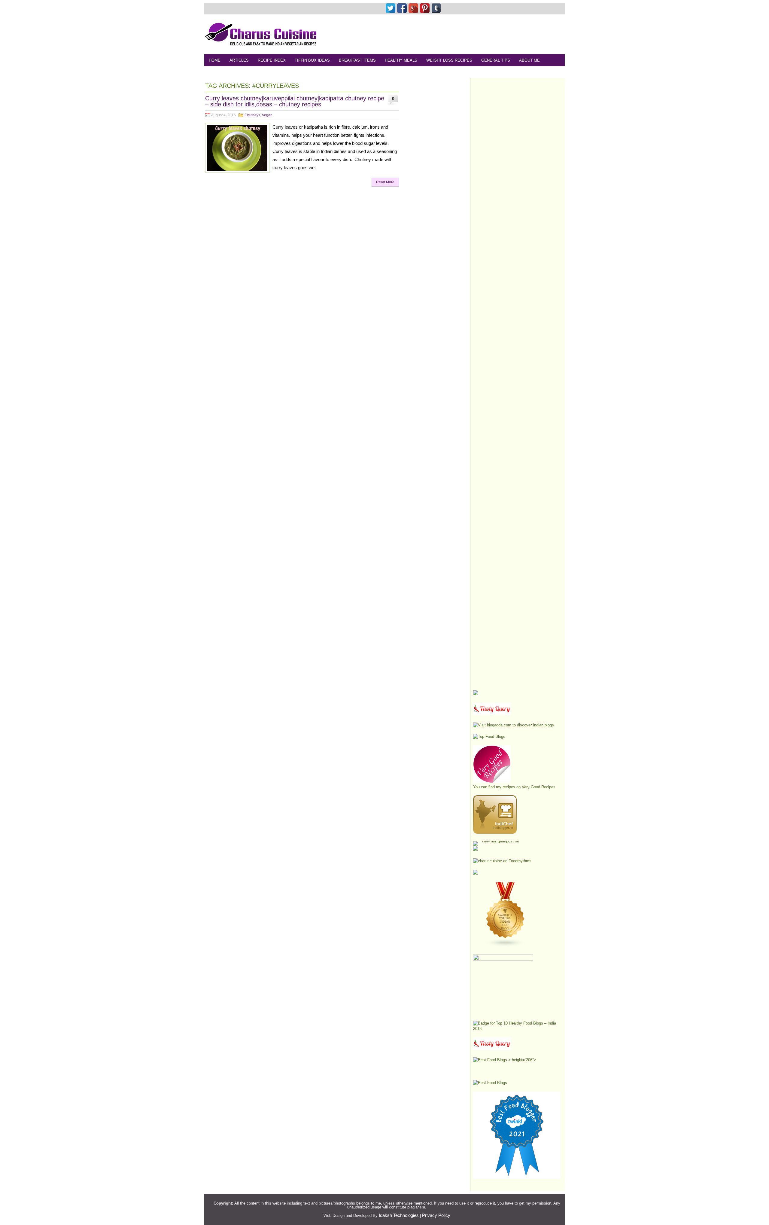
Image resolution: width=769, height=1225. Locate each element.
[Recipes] (492, 1048)
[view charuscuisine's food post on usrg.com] (498, 841)
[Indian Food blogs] (505, 945)
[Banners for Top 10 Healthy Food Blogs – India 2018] (516, 1028)
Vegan (267, 115)
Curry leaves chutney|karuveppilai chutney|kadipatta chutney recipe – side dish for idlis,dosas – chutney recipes (294, 101)
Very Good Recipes (538, 787)
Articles (239, 60)
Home (214, 60)
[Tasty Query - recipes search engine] (492, 713)
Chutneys (252, 115)
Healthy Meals (401, 60)
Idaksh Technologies (399, 1215)
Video (272, 72)
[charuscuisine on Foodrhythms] (502, 861)
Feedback (219, 72)
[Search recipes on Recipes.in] (489, 736)
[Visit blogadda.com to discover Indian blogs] (513, 725)
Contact (248, 72)
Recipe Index (272, 60)
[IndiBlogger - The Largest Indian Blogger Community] (495, 832)
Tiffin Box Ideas (312, 60)
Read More (385, 182)
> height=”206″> (521, 1060)
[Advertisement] (455, 33)
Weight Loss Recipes (449, 60)
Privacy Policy (436, 1215)
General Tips (495, 60)
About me (529, 60)
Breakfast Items (357, 60)
